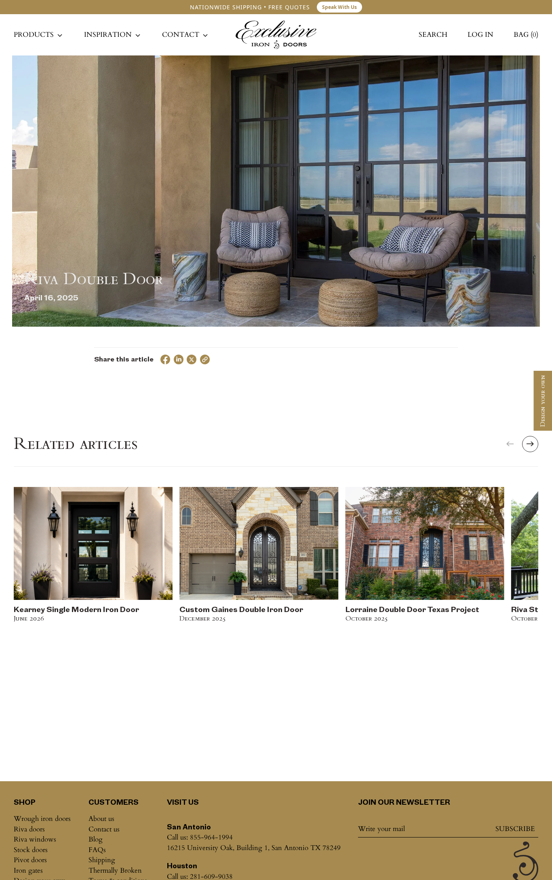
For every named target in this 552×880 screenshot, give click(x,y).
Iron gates (28, 870)
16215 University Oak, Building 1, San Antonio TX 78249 (254, 847)
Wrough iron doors (42, 818)
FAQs (97, 849)
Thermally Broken (115, 870)
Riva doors (29, 829)
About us (101, 818)
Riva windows (35, 839)
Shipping (101, 860)
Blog (95, 839)
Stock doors (31, 849)
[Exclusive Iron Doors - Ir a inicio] (276, 35)
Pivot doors (30, 860)
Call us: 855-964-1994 (200, 837)
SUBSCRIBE (515, 828)
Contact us (104, 829)
